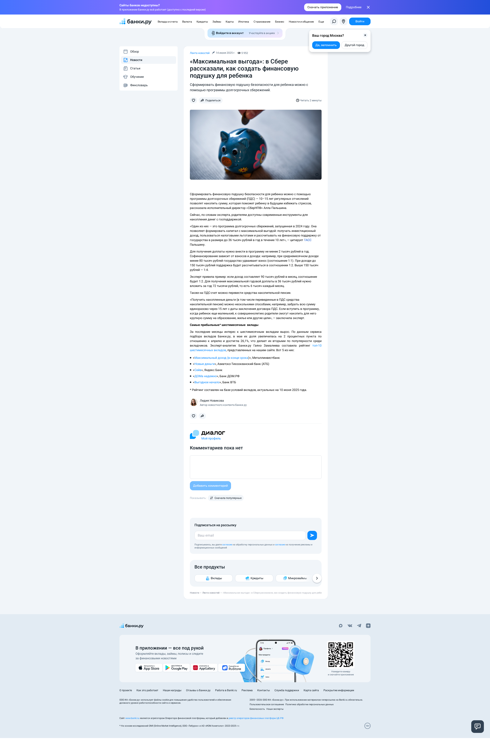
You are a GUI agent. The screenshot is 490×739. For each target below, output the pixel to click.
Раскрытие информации (338, 690)
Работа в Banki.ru (226, 690)
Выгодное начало (207, 382)
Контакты (263, 690)
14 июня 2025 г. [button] (225, 52)
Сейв (197, 370)
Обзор (134, 51)
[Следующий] (317, 578)
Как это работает (147, 690)
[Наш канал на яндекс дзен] (368, 626)
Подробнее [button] (353, 7)
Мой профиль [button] (211, 438)
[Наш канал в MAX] (340, 626)
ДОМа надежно (205, 376)
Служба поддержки (286, 690)
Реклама (247, 690)
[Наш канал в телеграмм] (359, 626)
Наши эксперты (274, 709)
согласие (227, 544)
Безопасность (257, 709)
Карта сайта (311, 690)
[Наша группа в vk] (350, 626)
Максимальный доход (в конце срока (221, 358)
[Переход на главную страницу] (135, 21)
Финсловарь (139, 85)
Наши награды (172, 690)
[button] (365, 35)
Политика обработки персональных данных (309, 704)
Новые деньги (204, 364)
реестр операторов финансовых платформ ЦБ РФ (256, 718)
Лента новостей (200, 52)
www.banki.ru (132, 718)
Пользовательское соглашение (267, 704)
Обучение (137, 77)
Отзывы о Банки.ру (198, 690)
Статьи (135, 68)
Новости (136, 60)
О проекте (125, 690)
